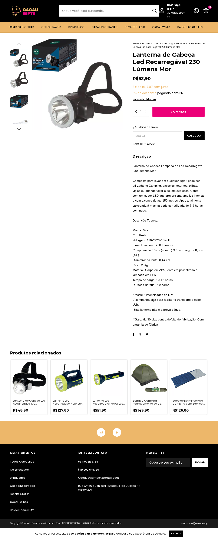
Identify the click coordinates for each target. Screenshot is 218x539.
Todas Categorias (21, 27)
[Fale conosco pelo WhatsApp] (196, 12)
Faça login (174, 7)
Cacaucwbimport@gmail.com (98, 478)
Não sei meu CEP (144, 143)
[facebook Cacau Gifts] (117, 432)
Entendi (176, 533)
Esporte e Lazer (135, 27)
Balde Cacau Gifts (190, 27)
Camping (167, 43)
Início (136, 43)
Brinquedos (76, 27)
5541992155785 (88, 461)
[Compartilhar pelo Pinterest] (147, 334)
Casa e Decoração (104, 27)
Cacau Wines (161, 27)
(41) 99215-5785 (88, 469)
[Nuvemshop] (194, 524)
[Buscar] (154, 11)
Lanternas (182, 43)
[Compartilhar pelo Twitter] (140, 334)
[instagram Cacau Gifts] (101, 432)
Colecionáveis (51, 27)
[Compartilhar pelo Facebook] (134, 334)
